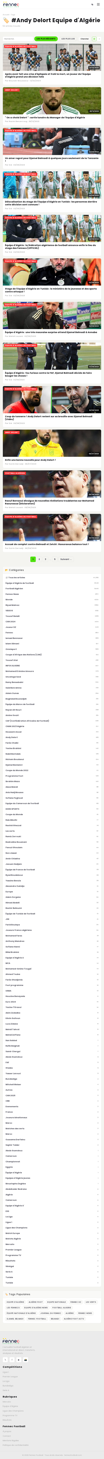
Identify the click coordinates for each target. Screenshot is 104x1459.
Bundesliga (8, 1385)
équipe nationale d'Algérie (21, 1313)
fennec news (85, 1313)
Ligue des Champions (13, 1411)
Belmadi (55, 1319)
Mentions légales (11, 1440)
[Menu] (98, 4)
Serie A (6, 1390)
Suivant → (66, 559)
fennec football (37, 1319)
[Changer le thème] (92, 4)
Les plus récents (46, 39)
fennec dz (75, 1302)
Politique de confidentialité (16, 1445)
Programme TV (10, 1415)
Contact (7, 1436)
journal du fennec (50, 1313)
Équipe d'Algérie (10, 1406)
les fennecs (13, 1307)
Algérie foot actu (74, 1319)
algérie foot (36, 1302)
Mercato (7, 1401)
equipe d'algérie (15, 1302)
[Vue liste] (99, 39)
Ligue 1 (6, 1372)
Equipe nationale (56, 1302)
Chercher (85, 39)
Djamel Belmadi (15, 1319)
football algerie (61, 1307)
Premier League (10, 1376)
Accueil (6, 14)
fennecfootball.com (73, 1455)
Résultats (7, 1420)
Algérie (70, 1313)
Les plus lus (68, 39)
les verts (91, 1302)
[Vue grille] (94, 39)
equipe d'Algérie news (36, 1307)
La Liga (6, 1381)
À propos (7, 1431)
